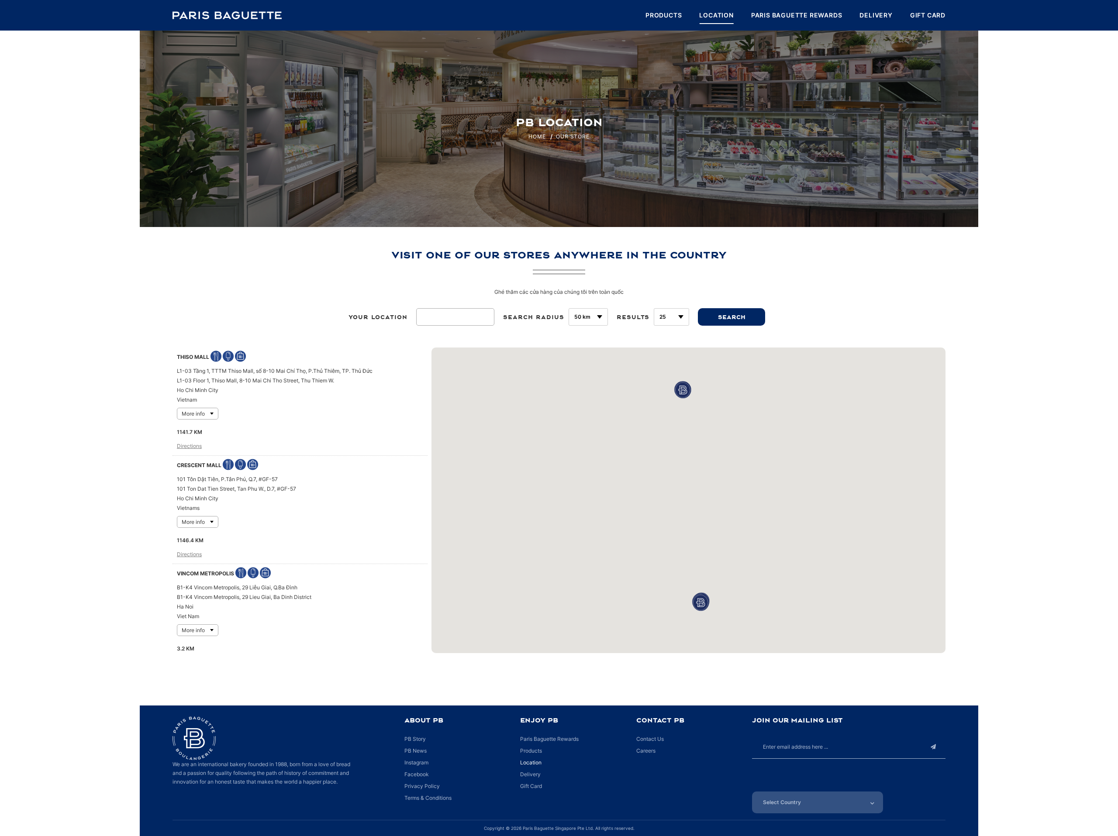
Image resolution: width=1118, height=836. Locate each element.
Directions (189, 446)
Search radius (533, 317)
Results (633, 317)
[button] (679, 386)
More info (193, 413)
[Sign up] (933, 746)
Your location (378, 317)
